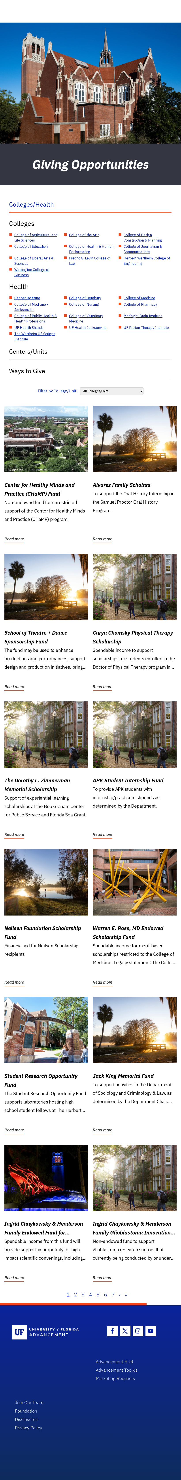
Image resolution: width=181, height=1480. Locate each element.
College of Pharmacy (140, 304)
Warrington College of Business (31, 272)
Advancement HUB (114, 1362)
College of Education (31, 246)
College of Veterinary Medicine (86, 318)
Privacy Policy (28, 1428)
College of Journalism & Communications (143, 249)
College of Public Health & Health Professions (35, 318)
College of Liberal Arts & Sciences (34, 261)
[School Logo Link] (48, 1333)
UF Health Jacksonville (88, 327)
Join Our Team (29, 1402)
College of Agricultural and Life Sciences (35, 237)
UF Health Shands (28, 327)
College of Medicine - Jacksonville (31, 307)
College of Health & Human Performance (91, 249)
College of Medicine (139, 298)
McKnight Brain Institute (143, 316)
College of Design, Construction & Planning (143, 237)
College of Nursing (84, 304)
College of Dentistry (85, 298)
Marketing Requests (115, 1378)
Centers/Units (28, 351)
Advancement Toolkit (116, 1370)
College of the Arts (84, 235)
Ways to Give (27, 371)
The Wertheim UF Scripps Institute (34, 336)
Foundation (26, 1411)
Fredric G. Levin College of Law (90, 261)
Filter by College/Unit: (58, 391)
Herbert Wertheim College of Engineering (147, 261)
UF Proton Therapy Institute (146, 327)
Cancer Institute (27, 298)
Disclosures (26, 1419)
